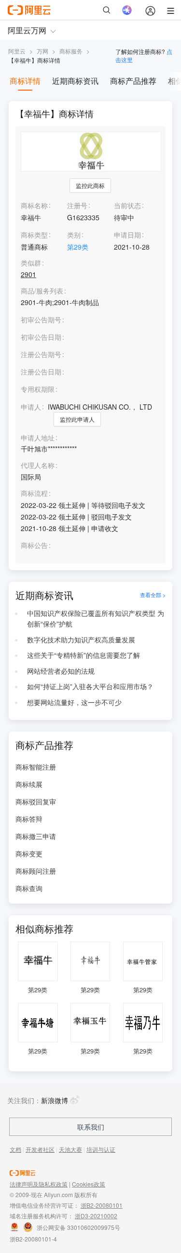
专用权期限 (38, 389)
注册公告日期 (41, 371)
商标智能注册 (35, 767)
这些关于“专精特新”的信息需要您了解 (83, 655)
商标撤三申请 (35, 836)
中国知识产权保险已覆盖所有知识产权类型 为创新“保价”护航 (95, 618)
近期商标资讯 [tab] (75, 80)
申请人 (31, 407)
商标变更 (28, 853)
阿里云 (17, 51)
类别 (74, 235)
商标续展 (28, 784)
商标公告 (34, 545)
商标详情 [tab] (25, 80)
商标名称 (34, 205)
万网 (42, 51)
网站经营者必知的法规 (61, 671)
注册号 (77, 205)
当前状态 (127, 205)
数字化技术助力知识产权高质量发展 (81, 639)
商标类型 (34, 235)
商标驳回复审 (35, 801)
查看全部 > (153, 595)
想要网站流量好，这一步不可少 (74, 702)
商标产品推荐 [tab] (133, 80)
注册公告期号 (41, 354)
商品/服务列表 (42, 290)
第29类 (77, 247)
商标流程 (34, 493)
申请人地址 (38, 437)
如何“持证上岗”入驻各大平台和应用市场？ (90, 686)
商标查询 (28, 888)
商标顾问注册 (35, 871)
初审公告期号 (41, 319)
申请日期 (127, 235)
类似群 (31, 262)
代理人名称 (38, 465)
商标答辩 (28, 819)
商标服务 (71, 51)
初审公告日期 (41, 337)
